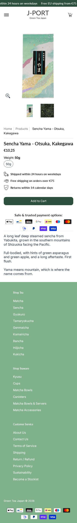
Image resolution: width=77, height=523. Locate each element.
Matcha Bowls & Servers (29, 403)
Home (8, 129)
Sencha (18, 307)
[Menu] (6, 15)
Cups (16, 383)
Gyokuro (19, 314)
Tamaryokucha (23, 321)
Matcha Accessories (27, 410)
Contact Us (20, 439)
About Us (19, 432)
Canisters (19, 397)
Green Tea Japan (14, 500)
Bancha (18, 341)
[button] (70, 15)
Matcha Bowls (22, 390)
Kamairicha (21, 334)
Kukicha (18, 354)
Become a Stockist (25, 479)
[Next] (71, 65)
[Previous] (6, 65)
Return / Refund (24, 459)
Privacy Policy (23, 466)
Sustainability (22, 472)
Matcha (18, 301)
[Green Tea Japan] (38, 15)
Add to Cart (38, 201)
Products (22, 129)
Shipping (19, 452)
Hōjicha (18, 348)
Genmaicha (21, 327)
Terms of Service (24, 446)
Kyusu (17, 376)
